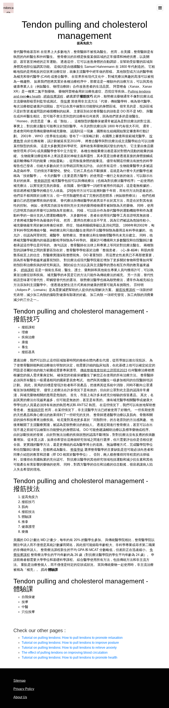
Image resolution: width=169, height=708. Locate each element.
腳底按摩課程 (125, 290)
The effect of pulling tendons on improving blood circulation (65, 652)
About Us (20, 697)
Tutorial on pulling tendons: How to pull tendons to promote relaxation (72, 637)
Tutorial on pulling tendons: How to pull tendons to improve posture (70, 642)
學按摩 (65, 101)
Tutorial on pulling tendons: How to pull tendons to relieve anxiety (69, 647)
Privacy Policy (23, 689)
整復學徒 (76, 449)
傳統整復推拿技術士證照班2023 (103, 370)
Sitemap (19, 680)
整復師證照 (35, 410)
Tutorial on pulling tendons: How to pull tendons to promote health (69, 657)
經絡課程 (27, 270)
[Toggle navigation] (160, 8)
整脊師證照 (42, 180)
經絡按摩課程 (53, 96)
